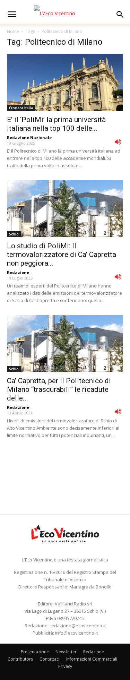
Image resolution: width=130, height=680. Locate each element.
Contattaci (50, 659)
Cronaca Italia (21, 107)
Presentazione (35, 652)
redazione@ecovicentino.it (78, 625)
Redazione (18, 272)
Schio (14, 234)
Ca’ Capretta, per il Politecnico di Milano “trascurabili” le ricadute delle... (59, 389)
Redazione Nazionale (29, 137)
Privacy (65, 666)
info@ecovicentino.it (76, 633)
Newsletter (66, 652)
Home (13, 31)
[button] (120, 14)
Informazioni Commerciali (91, 659)
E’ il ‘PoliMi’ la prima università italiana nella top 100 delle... (56, 123)
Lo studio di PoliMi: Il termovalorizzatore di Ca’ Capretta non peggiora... (61, 254)
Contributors (20, 659)
